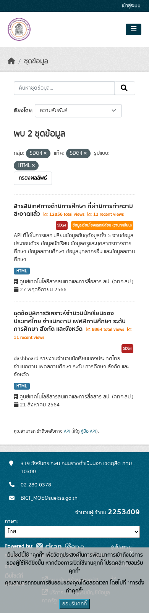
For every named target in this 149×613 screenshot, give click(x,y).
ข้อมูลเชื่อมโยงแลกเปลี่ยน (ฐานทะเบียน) (102, 225)
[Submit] (124, 88)
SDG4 (61, 225)
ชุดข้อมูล (36, 61)
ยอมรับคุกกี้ (74, 604)
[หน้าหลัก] (11, 61)
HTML (21, 271)
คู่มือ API (88, 431)
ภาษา (11, 521)
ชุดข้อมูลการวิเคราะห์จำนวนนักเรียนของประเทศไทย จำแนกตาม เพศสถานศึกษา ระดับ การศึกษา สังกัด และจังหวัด (70, 321)
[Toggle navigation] (133, 29)
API (67, 431)
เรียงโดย (23, 110)
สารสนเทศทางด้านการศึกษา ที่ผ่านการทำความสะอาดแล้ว (73, 210)
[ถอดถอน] (45, 154)
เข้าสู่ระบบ (131, 6)
